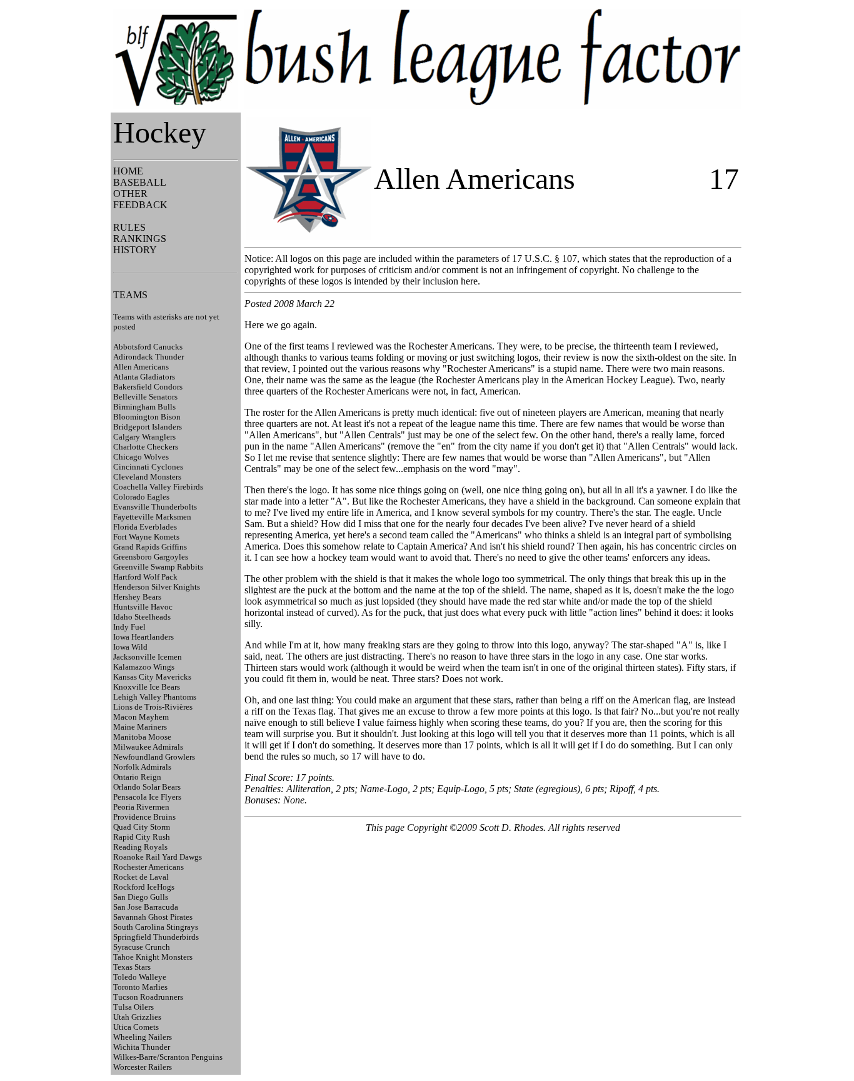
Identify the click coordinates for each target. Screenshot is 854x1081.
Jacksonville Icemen (147, 656)
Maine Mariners (140, 727)
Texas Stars (132, 967)
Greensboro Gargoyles (150, 556)
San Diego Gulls (140, 897)
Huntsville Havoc (143, 606)
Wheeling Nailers (142, 1037)
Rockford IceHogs (143, 887)
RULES (129, 227)
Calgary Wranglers (144, 436)
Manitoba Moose (142, 737)
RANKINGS (139, 238)
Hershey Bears (137, 596)
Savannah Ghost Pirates (153, 917)
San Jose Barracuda (145, 907)
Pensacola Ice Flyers (147, 797)
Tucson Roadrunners (148, 997)
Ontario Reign (137, 777)
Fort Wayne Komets (146, 536)
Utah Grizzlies (137, 1017)
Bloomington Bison (147, 416)
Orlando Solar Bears (147, 787)
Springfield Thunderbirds (156, 937)
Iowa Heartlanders (143, 636)
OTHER (130, 193)
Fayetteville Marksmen (152, 516)
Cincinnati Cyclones (148, 466)
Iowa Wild (130, 646)
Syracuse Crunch (141, 947)
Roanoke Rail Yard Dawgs (157, 857)
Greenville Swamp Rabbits (158, 566)
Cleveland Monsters (147, 476)
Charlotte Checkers (145, 446)
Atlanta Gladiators (144, 376)
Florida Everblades (145, 526)
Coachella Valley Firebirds (158, 486)
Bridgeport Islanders (147, 426)
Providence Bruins (144, 817)
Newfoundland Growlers (154, 757)
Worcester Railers (142, 1067)
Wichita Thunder (141, 1047)
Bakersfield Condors (148, 386)
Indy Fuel (129, 626)
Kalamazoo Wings (143, 666)
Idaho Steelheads (142, 616)
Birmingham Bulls (144, 406)
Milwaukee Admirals (148, 747)
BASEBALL (139, 182)
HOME (128, 171)
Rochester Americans (148, 867)
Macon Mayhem (141, 717)
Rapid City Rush (141, 837)
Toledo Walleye (139, 977)
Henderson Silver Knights (156, 586)
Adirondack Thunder (148, 356)
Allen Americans (141, 366)
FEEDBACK (140, 204)
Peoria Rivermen (141, 807)
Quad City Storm (141, 827)
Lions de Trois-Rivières (153, 706)
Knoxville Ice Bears (146, 686)
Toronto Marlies (140, 987)
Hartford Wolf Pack (145, 576)
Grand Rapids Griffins (150, 546)
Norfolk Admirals (142, 767)
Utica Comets (136, 1027)
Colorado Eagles (141, 496)
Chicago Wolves (141, 456)
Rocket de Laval (141, 877)
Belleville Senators (145, 396)
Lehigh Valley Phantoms (154, 696)
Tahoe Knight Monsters (153, 957)
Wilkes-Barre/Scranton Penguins (168, 1057)
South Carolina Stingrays (155, 927)
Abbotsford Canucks (148, 346)
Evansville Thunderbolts (155, 506)
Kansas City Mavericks (152, 676)
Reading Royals (140, 847)
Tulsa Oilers (133, 1007)
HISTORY (135, 249)
